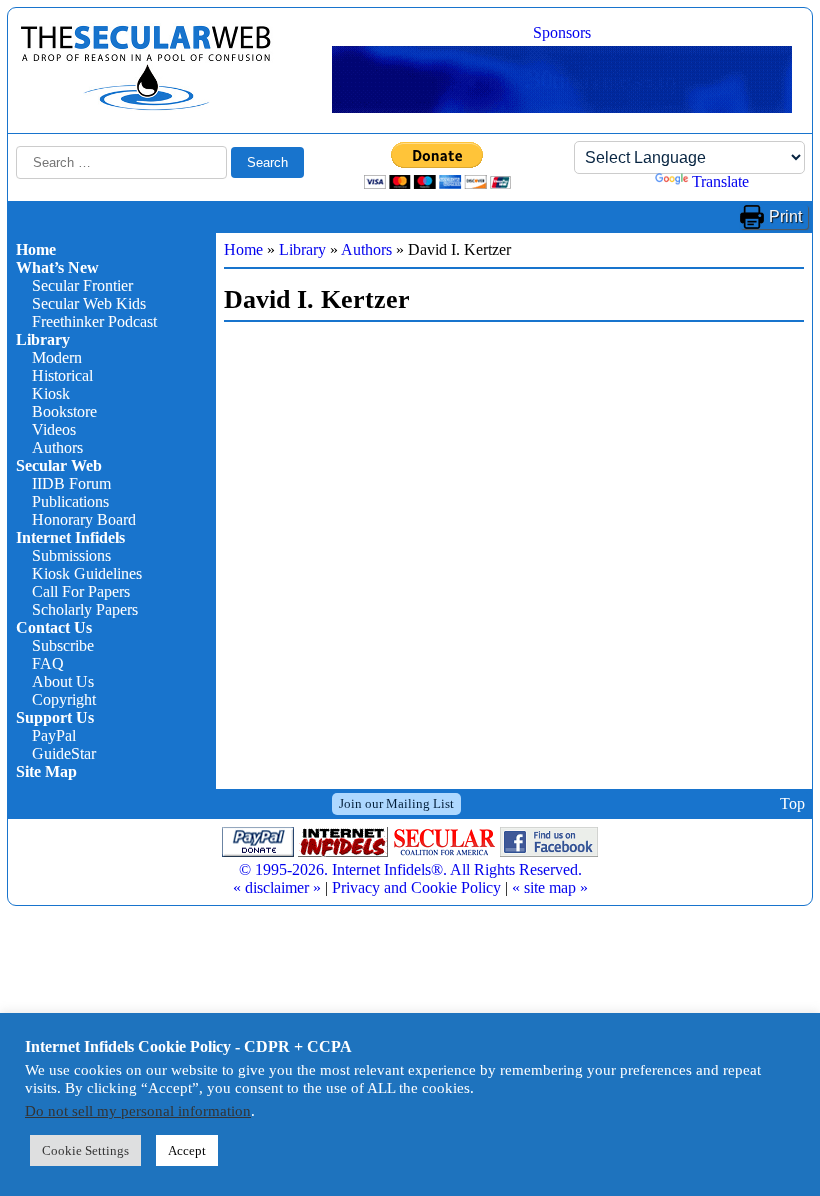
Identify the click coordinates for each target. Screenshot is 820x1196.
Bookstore (64, 411)
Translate (720, 181)
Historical (62, 375)
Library (43, 339)
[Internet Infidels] (146, 105)
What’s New (57, 267)
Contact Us (54, 627)
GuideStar (64, 753)
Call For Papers (81, 591)
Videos (54, 429)
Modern (57, 357)
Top (792, 803)
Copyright (64, 699)
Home (36, 249)
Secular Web (59, 465)
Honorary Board (84, 519)
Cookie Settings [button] (85, 1150)
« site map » (550, 887)
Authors (57, 447)
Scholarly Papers (85, 609)
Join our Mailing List (396, 803)
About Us (63, 681)
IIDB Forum (71, 483)
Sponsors (562, 32)
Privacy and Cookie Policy (416, 887)
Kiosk (51, 393)
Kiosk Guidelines (87, 573)
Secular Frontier (82, 285)
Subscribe (63, 645)
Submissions (71, 555)
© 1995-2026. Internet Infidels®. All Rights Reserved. (410, 869)
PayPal (54, 735)
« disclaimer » (277, 887)
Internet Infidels (70, 537)
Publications (70, 501)
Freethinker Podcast (94, 321)
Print (785, 216)
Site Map (46, 771)
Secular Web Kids (89, 303)
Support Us (55, 717)
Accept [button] (187, 1150)
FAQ (48, 663)
